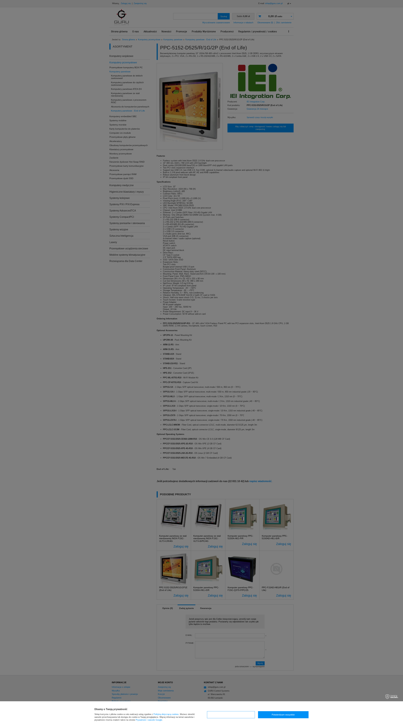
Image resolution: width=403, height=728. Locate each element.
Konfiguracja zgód (231, 714)
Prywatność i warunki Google (149, 720)
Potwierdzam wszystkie (283, 714)
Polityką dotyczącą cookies (166, 714)
